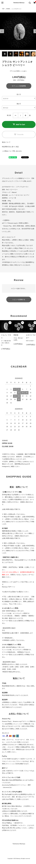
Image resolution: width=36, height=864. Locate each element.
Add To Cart (20, 124)
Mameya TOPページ (8, 587)
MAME (8, 8)
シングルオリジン (16, 8)
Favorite (20, 134)
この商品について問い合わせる (12, 151)
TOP (3, 8)
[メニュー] (2, 2)
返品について (6, 142)
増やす (25, 115)
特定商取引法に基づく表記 (10, 146)
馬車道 (16, 335)
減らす (15, 115)
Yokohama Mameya (18, 2)
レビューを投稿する (18, 299)
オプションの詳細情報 (19, 86)
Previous (2, 31)
